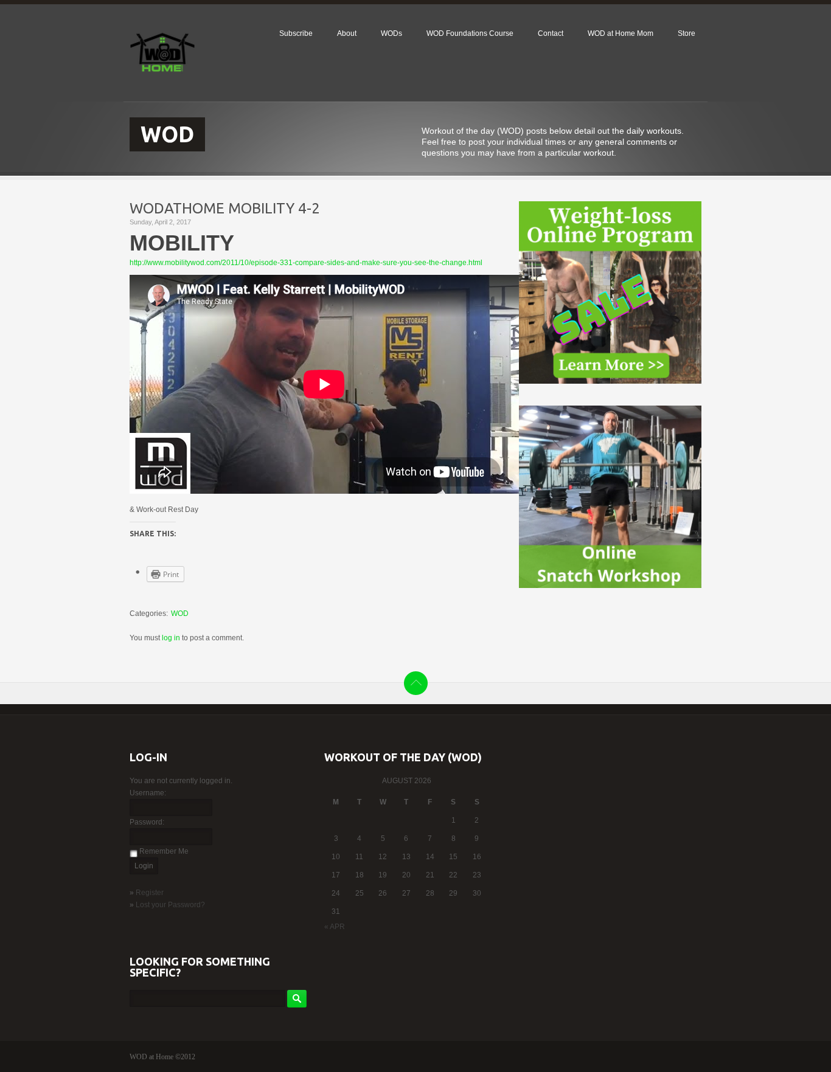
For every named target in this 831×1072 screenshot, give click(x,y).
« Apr (334, 926)
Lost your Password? (170, 905)
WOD (180, 613)
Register (150, 892)
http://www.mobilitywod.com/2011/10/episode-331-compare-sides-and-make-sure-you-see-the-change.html (306, 262)
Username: (148, 793)
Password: (147, 822)
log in (171, 638)
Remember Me (164, 851)
